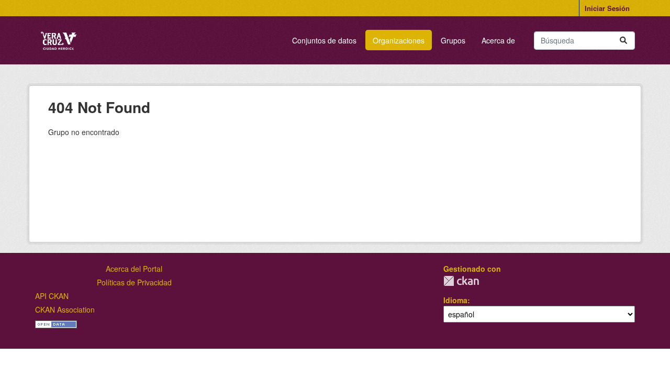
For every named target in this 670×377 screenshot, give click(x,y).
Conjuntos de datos (324, 40)
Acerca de (498, 40)
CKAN (461, 280)
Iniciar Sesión (607, 8)
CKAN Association (65, 309)
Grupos (453, 40)
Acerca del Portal (134, 268)
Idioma (455, 300)
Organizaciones (399, 40)
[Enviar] (623, 40)
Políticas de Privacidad (134, 282)
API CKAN (52, 296)
